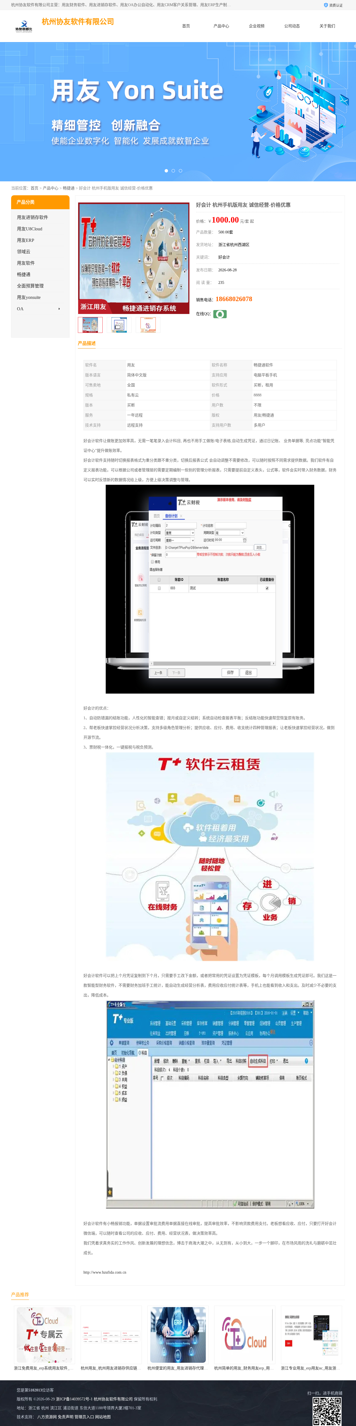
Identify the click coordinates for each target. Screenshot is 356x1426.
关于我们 (327, 26)
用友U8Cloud (29, 228)
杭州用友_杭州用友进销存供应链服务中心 (50, 1368)
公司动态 (292, 26)
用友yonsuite (29, 297)
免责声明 (65, 1417)
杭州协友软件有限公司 (113, 1399)
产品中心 (221, 26)
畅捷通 (69, 188)
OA (20, 308)
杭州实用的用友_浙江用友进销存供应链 (315, 1368)
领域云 (23, 251)
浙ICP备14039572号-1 (74, 1399)
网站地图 (103, 1417)
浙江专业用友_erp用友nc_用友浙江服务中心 (251, 1368)
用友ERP (25, 240)
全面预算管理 (30, 286)
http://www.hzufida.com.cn (104, 1272)
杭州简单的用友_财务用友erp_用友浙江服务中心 (188, 1368)
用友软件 (26, 263)
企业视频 (256, 26)
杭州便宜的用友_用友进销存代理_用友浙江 (118, 1368)
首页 (186, 26)
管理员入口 (84, 1417)
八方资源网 (47, 1417)
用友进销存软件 (32, 217)
